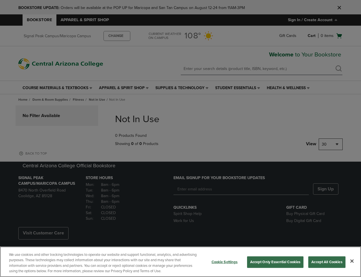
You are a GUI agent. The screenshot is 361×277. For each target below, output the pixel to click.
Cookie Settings (225, 262)
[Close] (352, 261)
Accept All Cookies (326, 262)
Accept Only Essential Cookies (275, 262)
